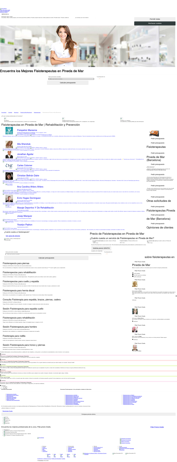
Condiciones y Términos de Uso (44, 458)
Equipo (43, 447)
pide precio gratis (6, 10)
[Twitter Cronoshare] (124, 441)
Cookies (63, 458)
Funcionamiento (97, 448)
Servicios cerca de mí (98, 447)
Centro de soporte (123, 447)
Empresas (70, 451)
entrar (1, 10)
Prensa (43, 450)
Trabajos (70, 448)
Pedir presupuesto (157, 223)
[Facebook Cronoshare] (125, 440)
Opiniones (96, 449)
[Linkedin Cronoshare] (125, 443)
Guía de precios (97, 451)
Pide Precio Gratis (140, 261)
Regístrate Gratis (8, 411)
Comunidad (44, 451)
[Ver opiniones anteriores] (1, 387)
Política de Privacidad (56, 458)
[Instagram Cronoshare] (125, 438)
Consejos (70, 450)
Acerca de (44, 448)
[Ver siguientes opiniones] (5, 387)
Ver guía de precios (13, 236)
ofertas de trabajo (4, 12)
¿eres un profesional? (4, 11)
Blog (43, 449)
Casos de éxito (97, 450)
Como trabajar (71, 447)
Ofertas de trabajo (72, 449)
